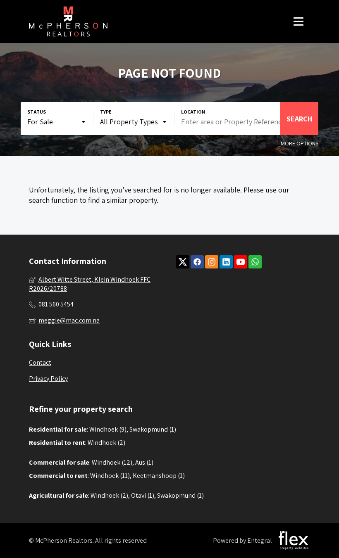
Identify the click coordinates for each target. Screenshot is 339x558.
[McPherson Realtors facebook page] (197, 262)
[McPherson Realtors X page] (182, 262)
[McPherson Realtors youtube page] (240, 262)
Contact (40, 362)
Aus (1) (144, 462)
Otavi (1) (142, 495)
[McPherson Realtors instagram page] (211, 262)
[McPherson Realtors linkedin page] (226, 262)
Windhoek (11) (110, 475)
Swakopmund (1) (152, 429)
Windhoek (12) (112, 462)
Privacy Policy (48, 378)
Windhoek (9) (108, 429)
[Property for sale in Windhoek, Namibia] (68, 21)
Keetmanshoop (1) (159, 475)
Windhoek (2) (106, 442)
